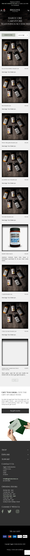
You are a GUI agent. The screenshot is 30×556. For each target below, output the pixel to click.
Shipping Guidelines (15, 2)
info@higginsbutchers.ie (10, 479)
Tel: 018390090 (15, 5)
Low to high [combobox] (21, 35)
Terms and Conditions (17, 549)
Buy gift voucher (15, 411)
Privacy (8, 549)
